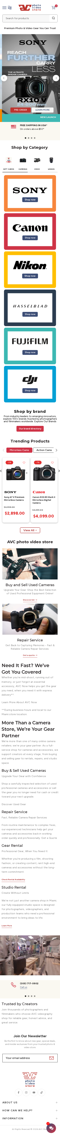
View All (28, 530)
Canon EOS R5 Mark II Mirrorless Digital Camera (43, 500)
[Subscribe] (51, 1058)
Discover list (29, 600)
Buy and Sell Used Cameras (30, 585)
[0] (53, 7)
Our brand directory (30, 428)
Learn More (7, 926)
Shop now (30, 199)
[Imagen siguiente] (26, 473)
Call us (23, 987)
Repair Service (30, 640)
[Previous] (4, 78)
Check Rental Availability (13, 879)
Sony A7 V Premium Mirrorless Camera (14, 499)
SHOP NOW (30, 96)
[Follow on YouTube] (34, 1092)
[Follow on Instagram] (26, 1092)
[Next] (56, 78)
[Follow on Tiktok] (41, 1092)
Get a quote (29, 655)
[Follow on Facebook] (18, 1092)
